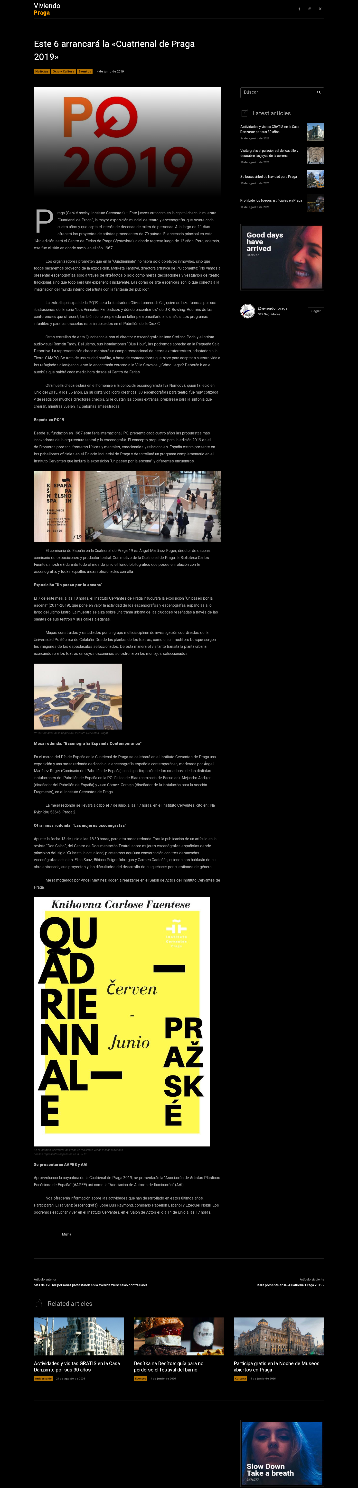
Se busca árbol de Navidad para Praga (268, 176)
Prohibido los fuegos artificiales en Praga (271, 200)
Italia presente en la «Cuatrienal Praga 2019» (290, 1285)
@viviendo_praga (272, 308)
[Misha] (45, 1235)
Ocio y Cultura (64, 71)
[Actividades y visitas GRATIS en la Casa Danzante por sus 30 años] (315, 132)
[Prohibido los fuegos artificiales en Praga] (315, 202)
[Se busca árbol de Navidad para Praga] (315, 179)
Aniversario (43, 1378)
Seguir (315, 311)
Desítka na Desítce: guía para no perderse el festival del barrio (169, 1366)
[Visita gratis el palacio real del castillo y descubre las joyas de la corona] (315, 155)
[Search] (319, 92)
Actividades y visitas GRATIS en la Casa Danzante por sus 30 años (269, 129)
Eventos (85, 71)
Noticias (41, 71)
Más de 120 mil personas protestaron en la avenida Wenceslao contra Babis (90, 1285)
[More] (188, 190)
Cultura (240, 1378)
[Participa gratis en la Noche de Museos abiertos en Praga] (279, 1336)
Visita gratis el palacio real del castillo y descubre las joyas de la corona (269, 153)
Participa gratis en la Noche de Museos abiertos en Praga (277, 1366)
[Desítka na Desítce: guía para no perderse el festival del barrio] (179, 1336)
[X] (320, 9)
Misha (66, 1234)
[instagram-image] (254, 336)
